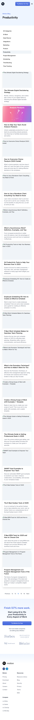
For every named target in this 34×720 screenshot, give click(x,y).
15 (21, 593)
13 (15, 593)
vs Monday (6, 711)
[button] (32, 4)
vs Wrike (5, 701)
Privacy (19, 686)
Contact (5, 689)
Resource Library (22, 677)
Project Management (9, 55)
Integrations (6, 41)
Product (5, 48)
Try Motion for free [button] (22, 4)
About (4, 683)
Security (19, 683)
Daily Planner (7, 38)
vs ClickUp (6, 707)
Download (6, 680)
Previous (7, 593)
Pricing (5, 677)
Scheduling (6, 59)
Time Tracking (7, 66)
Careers (5, 686)
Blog (18, 680)
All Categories (7, 31)
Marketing (6, 45)
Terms (19, 689)
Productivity (6, 52)
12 (12, 593)
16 (24, 593)
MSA (18, 693)
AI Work (5, 34)
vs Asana (5, 704)
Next (27, 593)
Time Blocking (7, 62)
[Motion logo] (8, 664)
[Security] (17, 669)
